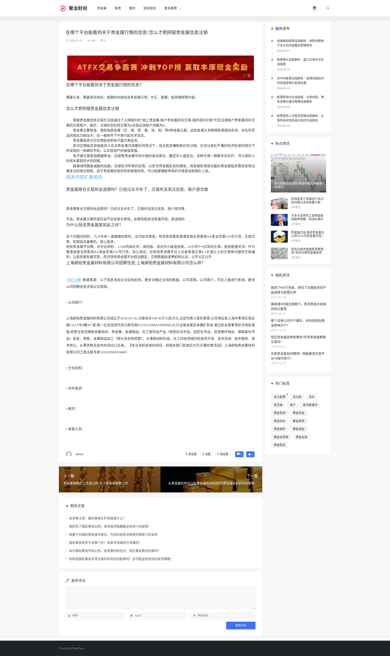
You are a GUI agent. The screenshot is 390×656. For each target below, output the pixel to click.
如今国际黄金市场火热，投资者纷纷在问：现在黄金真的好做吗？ (115, 551)
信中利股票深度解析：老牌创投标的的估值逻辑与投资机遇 (300, 80)
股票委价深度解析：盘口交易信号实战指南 (300, 62)
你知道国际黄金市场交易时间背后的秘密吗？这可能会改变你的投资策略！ (121, 559)
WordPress (78, 648)
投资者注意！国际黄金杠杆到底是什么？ (97, 518)
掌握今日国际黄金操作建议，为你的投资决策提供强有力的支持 (113, 534)
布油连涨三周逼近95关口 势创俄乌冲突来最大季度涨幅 (307, 202)
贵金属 (102, 8)
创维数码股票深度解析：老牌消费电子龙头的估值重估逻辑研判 (300, 43)
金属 (208, 454)
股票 (118, 8)
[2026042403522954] (160, 68)
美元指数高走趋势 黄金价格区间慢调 (298, 183)
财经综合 (150, 8)
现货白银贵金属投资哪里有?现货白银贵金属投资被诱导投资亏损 (308, 252)
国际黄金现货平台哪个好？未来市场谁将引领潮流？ (105, 542)
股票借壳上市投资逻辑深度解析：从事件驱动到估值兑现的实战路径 (300, 118)
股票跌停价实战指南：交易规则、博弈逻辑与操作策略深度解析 (300, 99)
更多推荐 (170, 8)
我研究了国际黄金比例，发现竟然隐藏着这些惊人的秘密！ (110, 526)
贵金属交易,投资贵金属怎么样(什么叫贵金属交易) (307, 234)
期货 (132, 8)
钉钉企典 (74, 280)
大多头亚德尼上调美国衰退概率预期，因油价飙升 (307, 217)
